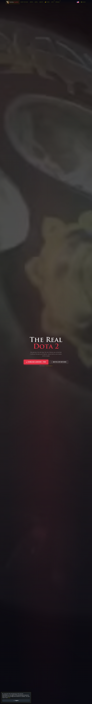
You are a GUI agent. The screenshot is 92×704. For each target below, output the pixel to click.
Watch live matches (59, 362)
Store (48, 2)
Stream (57, 2)
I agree (16, 700)
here (9, 697)
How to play (24, 2)
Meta (36, 2)
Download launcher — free (37, 362)
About (41, 2)
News (31, 2)
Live (52, 2)
